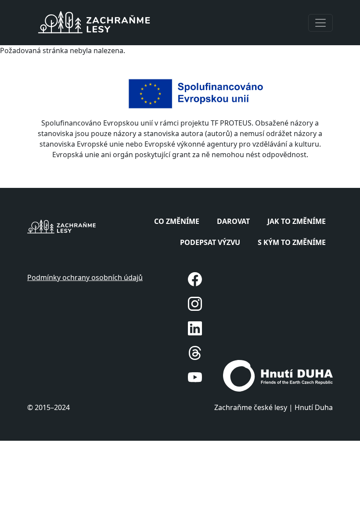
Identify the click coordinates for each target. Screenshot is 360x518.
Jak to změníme (296, 221)
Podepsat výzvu (210, 242)
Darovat (233, 221)
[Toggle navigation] (320, 23)
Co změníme (176, 221)
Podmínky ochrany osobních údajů (85, 277)
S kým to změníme (292, 242)
